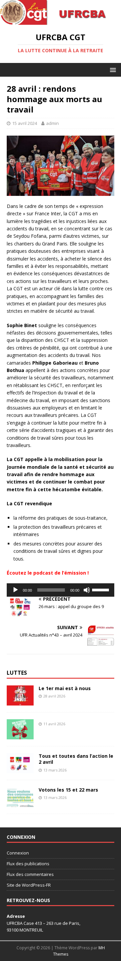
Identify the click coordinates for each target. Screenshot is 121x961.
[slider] (101, 589)
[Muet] (86, 590)
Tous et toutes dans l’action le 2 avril (76, 759)
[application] (60, 590)
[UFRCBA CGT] (60, 21)
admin (52, 123)
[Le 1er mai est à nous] (20, 701)
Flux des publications (28, 864)
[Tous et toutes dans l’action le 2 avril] (20, 769)
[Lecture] (15, 590)
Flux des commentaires (30, 874)
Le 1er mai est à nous (65, 688)
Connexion (18, 853)
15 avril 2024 (24, 123)
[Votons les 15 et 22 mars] (20, 803)
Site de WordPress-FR (29, 885)
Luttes (17, 672)
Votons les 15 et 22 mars (68, 790)
